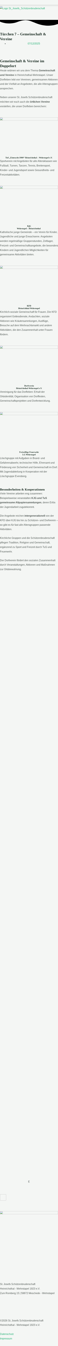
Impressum (6, 1338)
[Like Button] (3, 1197)
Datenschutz (7, 1334)
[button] (29, 5)
